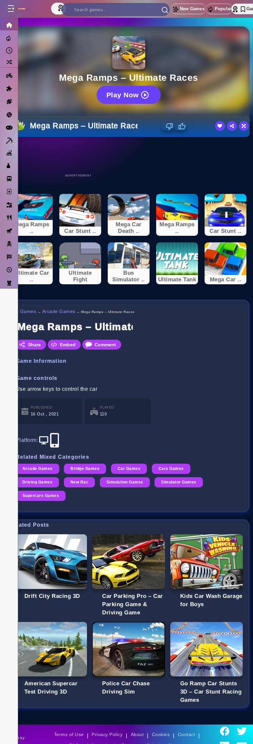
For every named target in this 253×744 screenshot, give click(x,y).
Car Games (129, 468)
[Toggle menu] (10, 9)
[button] (165, 10)
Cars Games (171, 468)
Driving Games (37, 482)
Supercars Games (40, 495)
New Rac (79, 482)
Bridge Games (84, 468)
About (137, 734)
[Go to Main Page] (29, 9)
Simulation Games (124, 482)
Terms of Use (69, 734)
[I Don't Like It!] (167, 126)
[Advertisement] (129, 155)
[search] (116, 9)
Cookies (161, 734)
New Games (192, 8)
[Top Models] (61, 7)
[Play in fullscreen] (244, 126)
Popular (223, 8)
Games (28, 311)
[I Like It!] (180, 126)
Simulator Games (178, 482)
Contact (186, 734)
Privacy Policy (107, 734)
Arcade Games (58, 311)
